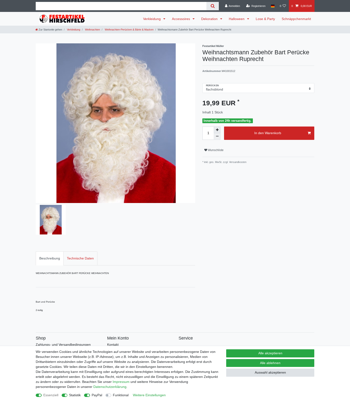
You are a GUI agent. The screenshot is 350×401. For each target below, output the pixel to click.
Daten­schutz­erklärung (109, 387)
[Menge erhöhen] (217, 130)
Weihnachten (92, 29)
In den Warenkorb (267, 133)
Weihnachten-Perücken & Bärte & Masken (129, 29)
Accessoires (181, 19)
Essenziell (50, 395)
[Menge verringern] (217, 136)
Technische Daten (80, 258)
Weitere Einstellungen (149, 395)
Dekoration (210, 19)
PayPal (97, 395)
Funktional (121, 395)
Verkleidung (152, 19)
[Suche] (212, 6)
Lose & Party (265, 19)
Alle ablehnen (270, 363)
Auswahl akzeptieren (270, 372)
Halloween (237, 19)
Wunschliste (215, 150)
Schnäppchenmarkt (296, 19)
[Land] (272, 6)
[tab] (50, 258)
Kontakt (113, 344)
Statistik (75, 395)
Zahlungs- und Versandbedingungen (63, 344)
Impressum (121, 382)
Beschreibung (49, 258)
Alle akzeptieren (270, 353)
